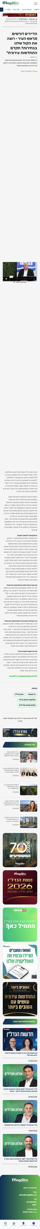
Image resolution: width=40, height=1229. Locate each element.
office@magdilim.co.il (28, 1195)
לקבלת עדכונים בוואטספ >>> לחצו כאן (23, 676)
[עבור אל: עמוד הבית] (11, 3)
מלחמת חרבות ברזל (27, 700)
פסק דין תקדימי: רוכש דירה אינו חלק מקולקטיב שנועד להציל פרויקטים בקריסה (11, 803)
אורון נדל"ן (19, 694)
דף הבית (32, 19)
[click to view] (20, 15)
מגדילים (35, 71)
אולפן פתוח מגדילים (27, 705)
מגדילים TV (23, 19)
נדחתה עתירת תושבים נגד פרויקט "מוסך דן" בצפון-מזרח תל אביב (12, 819)
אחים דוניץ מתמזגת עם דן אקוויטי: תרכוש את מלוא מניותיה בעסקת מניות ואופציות (11, 770)
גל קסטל (31, 694)
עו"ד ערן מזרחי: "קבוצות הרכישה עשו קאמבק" (20, 1125)
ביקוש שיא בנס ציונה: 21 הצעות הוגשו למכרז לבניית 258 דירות (11, 786)
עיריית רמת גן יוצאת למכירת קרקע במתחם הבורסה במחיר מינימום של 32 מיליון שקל (12, 754)
